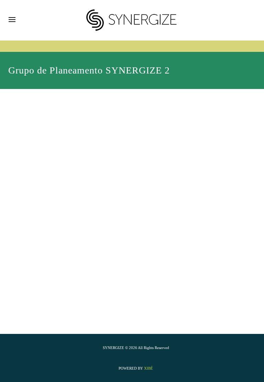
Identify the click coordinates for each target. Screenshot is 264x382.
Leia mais (33, 173)
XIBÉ (148, 368)
